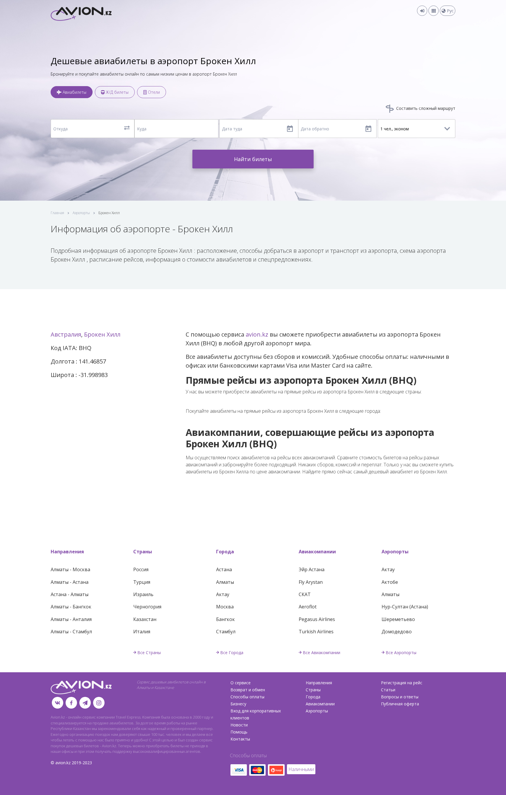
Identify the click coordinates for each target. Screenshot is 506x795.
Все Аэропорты (401, 652)
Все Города (231, 652)
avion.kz (257, 334)
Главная (57, 212)
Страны (142, 551)
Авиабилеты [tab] (73, 92)
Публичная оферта (400, 704)
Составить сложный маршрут (425, 108)
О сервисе (240, 682)
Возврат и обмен (247, 689)
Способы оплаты (247, 697)
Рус (450, 10)
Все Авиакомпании (321, 652)
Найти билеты (253, 159)
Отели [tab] (153, 92)
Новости (239, 725)
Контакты (240, 739)
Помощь (238, 732)
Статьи (388, 689)
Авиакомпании (317, 551)
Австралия (66, 334)
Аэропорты (81, 212)
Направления (67, 551)
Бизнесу (238, 704)
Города (225, 551)
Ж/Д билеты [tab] (117, 92)
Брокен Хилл (102, 334)
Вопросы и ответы (399, 697)
